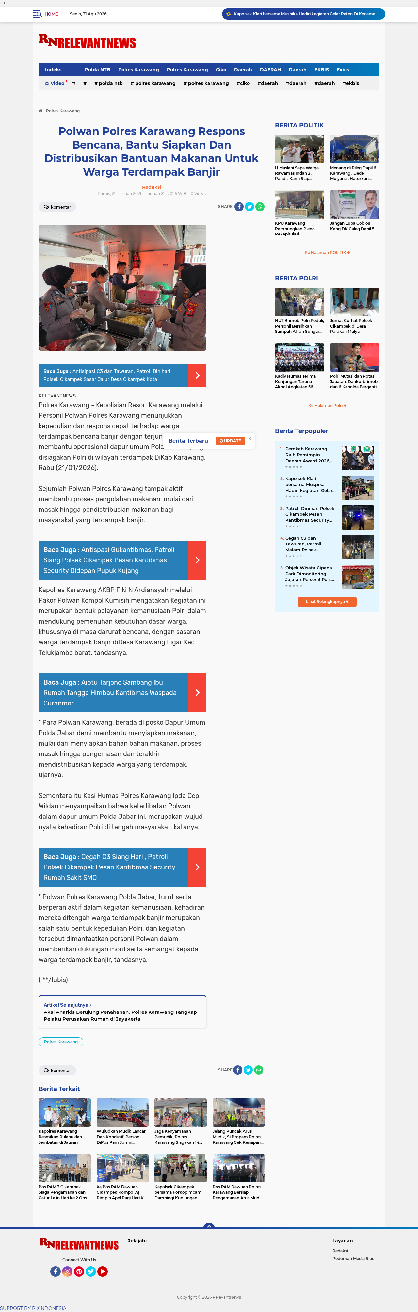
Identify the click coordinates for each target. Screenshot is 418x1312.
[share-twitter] (249, 206)
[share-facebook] (239, 206)
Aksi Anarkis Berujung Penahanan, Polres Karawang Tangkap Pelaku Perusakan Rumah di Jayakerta (120, 1015)
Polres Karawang (138, 70)
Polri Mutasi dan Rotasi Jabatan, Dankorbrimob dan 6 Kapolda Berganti (354, 382)
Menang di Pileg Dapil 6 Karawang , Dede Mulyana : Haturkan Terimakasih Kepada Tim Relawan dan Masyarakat (354, 173)
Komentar (60, 207)
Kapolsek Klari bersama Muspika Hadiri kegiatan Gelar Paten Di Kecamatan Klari (308, 485)
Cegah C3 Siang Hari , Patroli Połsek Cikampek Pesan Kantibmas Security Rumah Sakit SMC (109, 867)
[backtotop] (209, 1229)
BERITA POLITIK (299, 125)
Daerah (243, 70)
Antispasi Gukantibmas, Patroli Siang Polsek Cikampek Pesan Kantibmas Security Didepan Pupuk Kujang (108, 560)
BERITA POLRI (296, 278)
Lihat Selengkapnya (326, 601)
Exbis (343, 70)
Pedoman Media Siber (354, 1258)
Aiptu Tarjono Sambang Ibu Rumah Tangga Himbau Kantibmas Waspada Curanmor (110, 692)
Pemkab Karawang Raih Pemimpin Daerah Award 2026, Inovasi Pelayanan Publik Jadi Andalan (307, 455)
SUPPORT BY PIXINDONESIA (33, 1308)
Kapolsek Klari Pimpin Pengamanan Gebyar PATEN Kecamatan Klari (301, 13)
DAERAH (270, 70)
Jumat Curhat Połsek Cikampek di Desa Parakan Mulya (351, 326)
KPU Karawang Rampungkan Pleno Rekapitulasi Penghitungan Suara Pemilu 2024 (295, 229)
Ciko (221, 70)
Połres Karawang (187, 70)
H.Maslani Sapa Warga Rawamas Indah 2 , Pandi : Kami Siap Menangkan (297, 173)
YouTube (107, 1280)
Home (51, 14)
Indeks (53, 70)
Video (57, 83)
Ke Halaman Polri (326, 405)
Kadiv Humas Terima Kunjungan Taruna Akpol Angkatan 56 (295, 382)
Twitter (94, 1280)
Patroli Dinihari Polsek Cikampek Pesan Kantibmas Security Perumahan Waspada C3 (309, 514)
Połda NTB (97, 70)
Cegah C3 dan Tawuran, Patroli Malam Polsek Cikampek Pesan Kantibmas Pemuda (307, 544)
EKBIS (321, 70)
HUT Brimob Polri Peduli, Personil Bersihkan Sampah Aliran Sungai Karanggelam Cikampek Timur (299, 326)
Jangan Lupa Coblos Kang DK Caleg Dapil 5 (352, 226)
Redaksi (340, 1250)
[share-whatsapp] (260, 206)
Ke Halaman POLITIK (326, 252)
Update (232, 440)
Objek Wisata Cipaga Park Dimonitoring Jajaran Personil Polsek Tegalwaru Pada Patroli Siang (310, 574)
